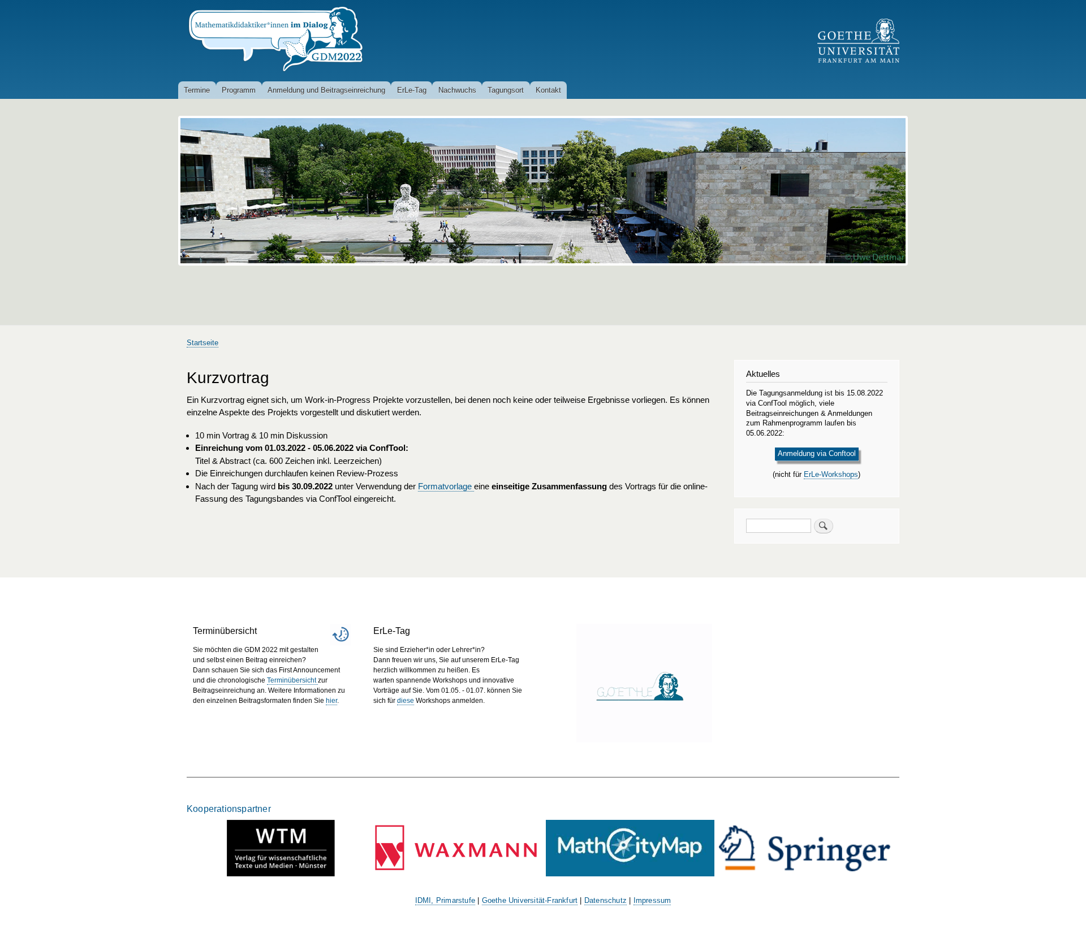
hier (331, 701)
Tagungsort (506, 90)
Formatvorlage (446, 486)
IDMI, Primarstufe (445, 901)
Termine (197, 90)
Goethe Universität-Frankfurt (530, 901)
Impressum (652, 901)
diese (405, 701)
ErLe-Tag (411, 90)
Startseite (202, 342)
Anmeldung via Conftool (817, 453)
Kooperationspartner (229, 808)
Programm (239, 90)
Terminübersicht (292, 680)
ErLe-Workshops (831, 474)
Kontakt (548, 90)
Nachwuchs (457, 90)
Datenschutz (605, 901)
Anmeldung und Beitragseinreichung (326, 90)
